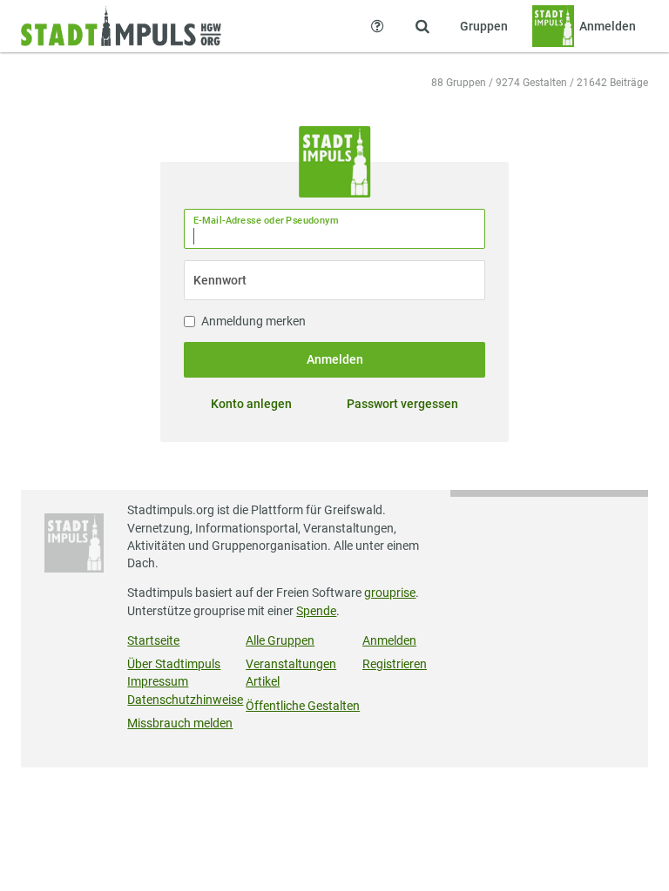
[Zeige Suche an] (422, 26)
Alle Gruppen (280, 640)
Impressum (157, 681)
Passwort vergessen (402, 404)
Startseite (153, 640)
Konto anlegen (251, 404)
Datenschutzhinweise (185, 700)
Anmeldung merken (253, 321)
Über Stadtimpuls (173, 664)
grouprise (390, 593)
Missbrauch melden (180, 723)
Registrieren (394, 664)
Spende (316, 611)
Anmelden (335, 359)
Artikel (263, 681)
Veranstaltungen (291, 664)
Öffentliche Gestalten (303, 706)
